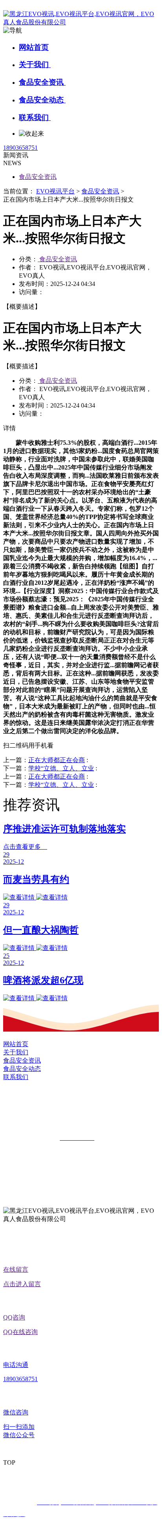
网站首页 (34, 47)
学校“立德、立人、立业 (61, 768)
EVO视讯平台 (55, 191)
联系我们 (35, 117)
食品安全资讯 (42, 82)
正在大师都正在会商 (56, 760)
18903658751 (20, 147)
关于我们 (35, 64)
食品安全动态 (42, 100)
